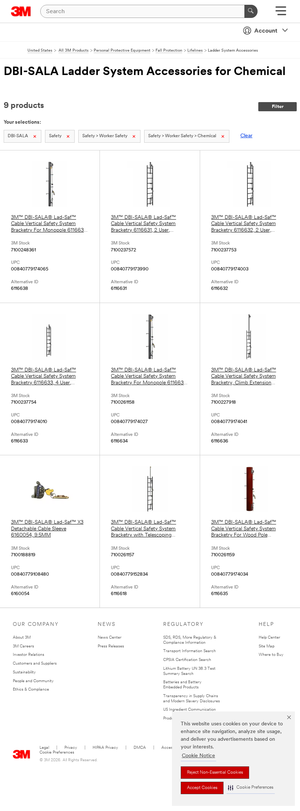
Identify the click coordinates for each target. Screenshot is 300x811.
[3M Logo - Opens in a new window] (21, 11)
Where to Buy (271, 655)
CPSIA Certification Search (187, 660)
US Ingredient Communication (189, 710)
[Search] (251, 11)
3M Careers (23, 646)
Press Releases (111, 646)
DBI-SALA (18, 136)
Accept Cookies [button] (202, 788)
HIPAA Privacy (105, 748)
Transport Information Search (189, 651)
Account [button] (266, 31)
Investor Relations (28, 655)
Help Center (269, 638)
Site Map (266, 646)
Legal (44, 748)
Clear (246, 136)
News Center (109, 638)
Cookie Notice (198, 756)
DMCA (140, 748)
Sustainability (24, 672)
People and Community (33, 681)
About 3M (22, 638)
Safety (55, 136)
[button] (250, 788)
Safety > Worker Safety (104, 136)
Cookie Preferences (57, 753)
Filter (278, 106)
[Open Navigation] (280, 13)
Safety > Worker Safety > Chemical (182, 136)
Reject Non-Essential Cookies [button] (215, 772)
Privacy (70, 748)
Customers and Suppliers (35, 664)
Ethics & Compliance (31, 690)
